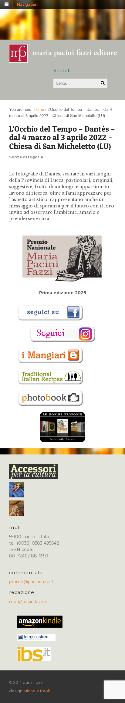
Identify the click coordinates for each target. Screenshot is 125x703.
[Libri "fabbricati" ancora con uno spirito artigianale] (66, 61)
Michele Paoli (36, 690)
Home (39, 109)
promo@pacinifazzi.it (31, 582)
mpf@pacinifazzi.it (28, 601)
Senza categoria (26, 157)
